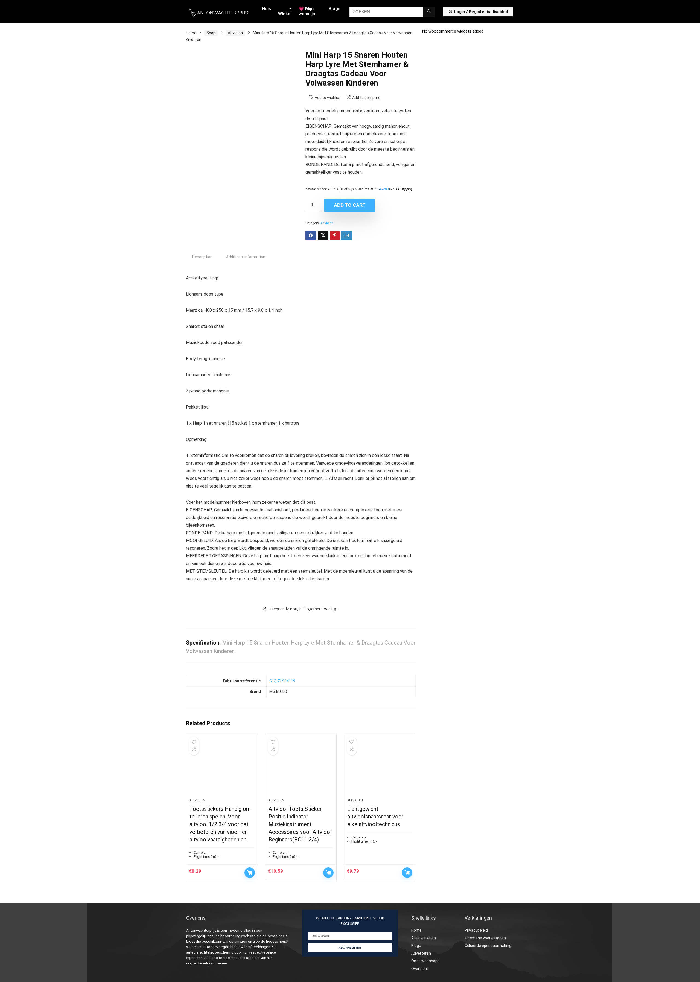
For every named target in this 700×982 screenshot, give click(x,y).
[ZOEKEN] (429, 12)
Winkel (284, 13)
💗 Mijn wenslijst (308, 11)
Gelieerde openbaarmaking (488, 945)
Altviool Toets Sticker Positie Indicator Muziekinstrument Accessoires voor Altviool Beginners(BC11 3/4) (300, 824)
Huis (266, 8)
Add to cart (349, 205)
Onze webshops (425, 961)
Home (191, 33)
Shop (210, 33)
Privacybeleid (476, 930)
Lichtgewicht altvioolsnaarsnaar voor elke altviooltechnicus (375, 816)
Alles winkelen (423, 938)
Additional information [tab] (245, 257)
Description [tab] (202, 257)
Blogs (334, 8)
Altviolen (235, 33)
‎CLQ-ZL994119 (282, 681)
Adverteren (421, 953)
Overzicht (419, 968)
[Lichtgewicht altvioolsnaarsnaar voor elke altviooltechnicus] (379, 769)
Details (384, 189)
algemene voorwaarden (485, 938)
